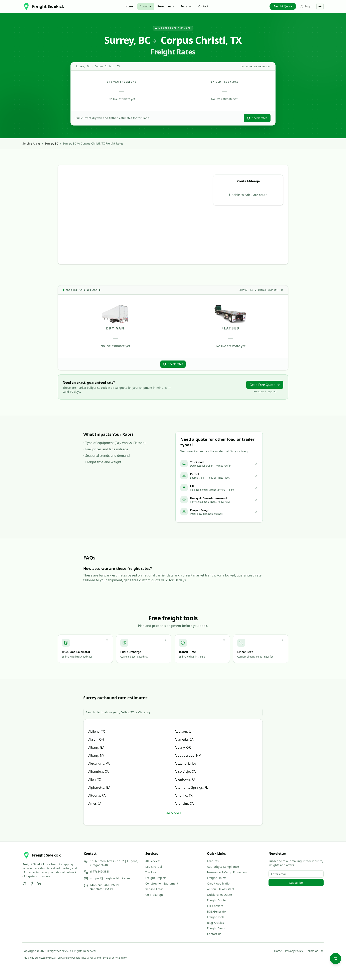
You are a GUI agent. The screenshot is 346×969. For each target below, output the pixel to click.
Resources (164, 6)
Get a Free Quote (262, 385)
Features (213, 861)
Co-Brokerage (154, 895)
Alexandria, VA (99, 763)
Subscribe (296, 883)
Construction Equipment (161, 883)
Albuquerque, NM (188, 755)
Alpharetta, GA (99, 787)
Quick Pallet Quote (219, 895)
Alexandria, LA (185, 763)
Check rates (259, 118)
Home (129, 6)
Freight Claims (216, 878)
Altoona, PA (97, 795)
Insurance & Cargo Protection (227, 872)
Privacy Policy (294, 951)
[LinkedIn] (39, 884)
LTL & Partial (153, 867)
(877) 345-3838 (100, 871)
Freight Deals (216, 928)
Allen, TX (94, 779)
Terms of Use (315, 951)
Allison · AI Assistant (220, 889)
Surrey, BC (51, 143)
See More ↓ (173, 813)
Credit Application (219, 883)
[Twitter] (24, 884)
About (144, 6)
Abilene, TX (96, 731)
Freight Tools (215, 917)
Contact (203, 6)
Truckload (151, 872)
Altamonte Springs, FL (191, 787)
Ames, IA (94, 803)
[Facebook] (32, 884)
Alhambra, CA (98, 771)
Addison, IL (183, 731)
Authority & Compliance (223, 867)
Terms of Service (110, 957)
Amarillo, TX (183, 795)
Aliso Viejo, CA (185, 771)
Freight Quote (283, 6)
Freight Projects (155, 878)
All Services (153, 861)
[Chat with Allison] (335, 958)
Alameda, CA (184, 739)
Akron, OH (96, 739)
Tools (184, 6)
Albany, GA (96, 747)
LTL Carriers (215, 906)
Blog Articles (215, 923)
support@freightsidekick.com (110, 878)
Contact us (214, 934)
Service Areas (31, 143)
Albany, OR (183, 747)
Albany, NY (96, 755)
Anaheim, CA (184, 803)
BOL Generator (217, 911)
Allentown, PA (185, 779)
